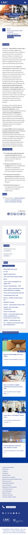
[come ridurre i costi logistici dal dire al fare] (14, 406)
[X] (11, 214)
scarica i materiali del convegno (13, 201)
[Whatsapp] (17, 214)
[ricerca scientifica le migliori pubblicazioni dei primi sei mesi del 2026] (14, 376)
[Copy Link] (24, 214)
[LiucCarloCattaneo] (13, 513)
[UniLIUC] (3, 513)
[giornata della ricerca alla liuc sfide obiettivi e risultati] (14, 437)
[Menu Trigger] (25, 2)
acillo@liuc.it (7, 255)
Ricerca (6, 370)
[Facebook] (8, 214)
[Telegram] (21, 214)
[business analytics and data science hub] (14, 234)
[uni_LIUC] (16, 513)
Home (8, 28)
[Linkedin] (14, 214)
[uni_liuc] (8, 513)
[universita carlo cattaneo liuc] (11, 513)
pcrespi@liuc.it (7, 250)
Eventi (5, 339)
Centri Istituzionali (9, 266)
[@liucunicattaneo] (19, 513)
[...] (23, 359)
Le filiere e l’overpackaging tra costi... (13, 359)
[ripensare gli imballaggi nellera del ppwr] (14, 345)
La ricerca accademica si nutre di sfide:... (14, 450)
